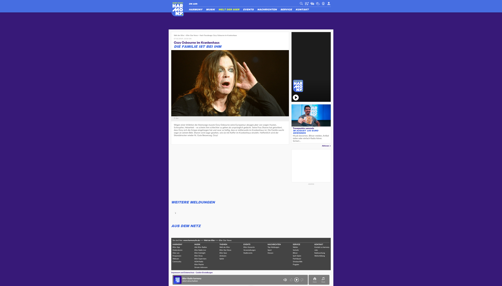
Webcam (323, 3)
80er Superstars (200, 259)
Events (248, 9)
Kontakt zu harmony (321, 247)
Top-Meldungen (273, 247)
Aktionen (325, 146)
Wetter (318, 3)
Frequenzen (177, 256)
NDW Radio (198, 262)
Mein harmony (329, 3)
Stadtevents (247, 253)
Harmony (195, 9)
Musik (210, 9)
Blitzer (295, 253)
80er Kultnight (199, 253)
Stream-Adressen (200, 267)
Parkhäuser (297, 259)
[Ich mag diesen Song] (291, 279)
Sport (270, 250)
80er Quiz (223, 253)
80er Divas (198, 256)
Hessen (270, 253)
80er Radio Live (200, 250)
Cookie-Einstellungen (204, 273)
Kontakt (302, 9)
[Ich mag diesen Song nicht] (301, 279)
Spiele (221, 259)
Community (177, 262)
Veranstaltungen (249, 250)
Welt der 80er (228, 9)
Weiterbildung (319, 256)
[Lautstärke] (285, 279)
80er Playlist (199, 264)
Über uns (176, 253)
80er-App (176, 247)
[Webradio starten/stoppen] (296, 279)
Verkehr (312, 3)
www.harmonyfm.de (191, 240)
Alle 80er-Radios (200, 247)
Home (315, 282)
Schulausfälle (297, 262)
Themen (223, 244)
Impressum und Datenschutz (182, 273)
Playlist (307, 3)
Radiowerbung (319, 253)
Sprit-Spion (297, 256)
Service (286, 9)
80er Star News (192, 35)
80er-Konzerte (249, 247)
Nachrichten (267, 9)
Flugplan (296, 264)
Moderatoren (177, 250)
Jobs (316, 250)
